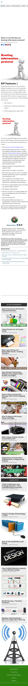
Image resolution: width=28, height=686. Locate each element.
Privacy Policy (14, 672)
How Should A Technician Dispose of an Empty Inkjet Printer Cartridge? (15, 258)
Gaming (8, 5)
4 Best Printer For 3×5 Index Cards (10, 253)
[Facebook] (2, 45)
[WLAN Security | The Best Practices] (14, 615)
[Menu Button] (1, 2)
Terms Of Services (14, 669)
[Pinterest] (8, 45)
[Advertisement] (14, 22)
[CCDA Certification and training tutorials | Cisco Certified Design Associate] (14, 510)
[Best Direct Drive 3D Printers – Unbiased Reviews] (14, 326)
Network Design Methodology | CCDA (13, 514)
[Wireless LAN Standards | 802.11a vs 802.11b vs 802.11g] (14, 663)
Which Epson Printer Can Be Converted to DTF (12, 438)
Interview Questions (15, 5)
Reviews (23, 5)
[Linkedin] (19, 225)
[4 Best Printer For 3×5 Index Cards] (14, 346)
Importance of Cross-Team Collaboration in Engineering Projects (13, 459)
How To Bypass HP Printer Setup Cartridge (12, 417)
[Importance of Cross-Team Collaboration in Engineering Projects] (14, 476)
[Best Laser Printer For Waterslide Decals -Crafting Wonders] (14, 369)
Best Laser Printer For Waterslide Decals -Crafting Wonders (14, 255)
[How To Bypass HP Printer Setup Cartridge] (14, 434)
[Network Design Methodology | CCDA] (14, 538)
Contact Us (14, 680)
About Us (14, 677)
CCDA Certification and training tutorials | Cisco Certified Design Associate (12, 485)
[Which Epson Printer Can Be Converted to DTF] (14, 454)
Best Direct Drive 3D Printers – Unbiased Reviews (14, 250)
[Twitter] (4, 45)
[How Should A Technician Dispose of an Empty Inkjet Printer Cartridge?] (14, 391)
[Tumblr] (6, 45)
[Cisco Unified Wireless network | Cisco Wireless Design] (14, 597)
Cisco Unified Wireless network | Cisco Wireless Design (14, 569)
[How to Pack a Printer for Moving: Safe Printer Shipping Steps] (14, 413)
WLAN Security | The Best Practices (12, 602)
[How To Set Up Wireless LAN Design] (14, 565)
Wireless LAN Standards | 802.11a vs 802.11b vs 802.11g (13, 619)
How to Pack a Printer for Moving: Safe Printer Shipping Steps (13, 262)
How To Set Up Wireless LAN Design (13, 542)
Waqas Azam (11, 225)
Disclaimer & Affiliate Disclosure (14, 675)
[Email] (10, 45)
